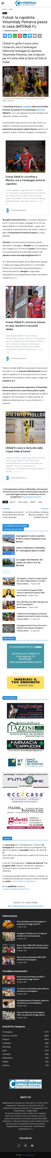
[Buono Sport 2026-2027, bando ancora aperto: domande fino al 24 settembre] (8, 948)
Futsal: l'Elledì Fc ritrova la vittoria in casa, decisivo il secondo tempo (25, 326)
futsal (40, 502)
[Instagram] (25, 1145)
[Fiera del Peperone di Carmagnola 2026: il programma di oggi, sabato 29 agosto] (8, 1015)
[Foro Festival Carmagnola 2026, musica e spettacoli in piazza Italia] (8, 593)
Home (4, 9)
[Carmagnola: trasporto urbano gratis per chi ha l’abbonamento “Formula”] (8, 581)
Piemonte (41, 110)
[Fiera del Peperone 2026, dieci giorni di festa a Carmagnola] (8, 605)
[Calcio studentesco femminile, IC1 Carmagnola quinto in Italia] (8, 550)
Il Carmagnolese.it (28, 1155)
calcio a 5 (12, 502)
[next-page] (8, 571)
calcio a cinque (23, 502)
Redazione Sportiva (11, 31)
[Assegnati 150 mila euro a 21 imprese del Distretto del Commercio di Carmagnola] (8, 936)
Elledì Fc (33, 502)
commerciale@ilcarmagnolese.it (15, 889)
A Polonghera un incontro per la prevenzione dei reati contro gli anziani (13, 514)
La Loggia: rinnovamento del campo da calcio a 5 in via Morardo (29, 562)
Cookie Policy (31, 1111)
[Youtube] (32, 1145)
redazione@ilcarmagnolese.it (24, 881)
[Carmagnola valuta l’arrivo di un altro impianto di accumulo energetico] (8, 628)
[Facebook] (18, 1145)
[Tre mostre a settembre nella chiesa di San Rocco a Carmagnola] (8, 991)
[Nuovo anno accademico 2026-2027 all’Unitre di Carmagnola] (8, 960)
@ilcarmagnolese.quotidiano (25, 906)
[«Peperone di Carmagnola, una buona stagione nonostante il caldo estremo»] (8, 616)
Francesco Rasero (23, 584)
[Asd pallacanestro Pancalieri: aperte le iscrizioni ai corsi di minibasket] (8, 1003)
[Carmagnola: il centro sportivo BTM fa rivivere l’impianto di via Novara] (8, 539)
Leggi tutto (17, 471)
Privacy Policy (19, 1111)
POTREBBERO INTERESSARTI (15, 526)
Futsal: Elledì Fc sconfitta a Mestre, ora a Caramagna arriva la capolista (25, 180)
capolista (27, 106)
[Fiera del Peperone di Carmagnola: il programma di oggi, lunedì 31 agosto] (8, 924)
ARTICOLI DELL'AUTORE (13, 529)
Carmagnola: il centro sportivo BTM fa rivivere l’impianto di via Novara (31, 539)
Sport (11, 9)
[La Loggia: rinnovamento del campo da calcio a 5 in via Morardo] (8, 562)
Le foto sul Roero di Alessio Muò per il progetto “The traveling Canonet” (37, 514)
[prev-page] (4, 571)
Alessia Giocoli (21, 595)
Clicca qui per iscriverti (31, 497)
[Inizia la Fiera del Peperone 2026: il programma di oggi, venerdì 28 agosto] (8, 980)
